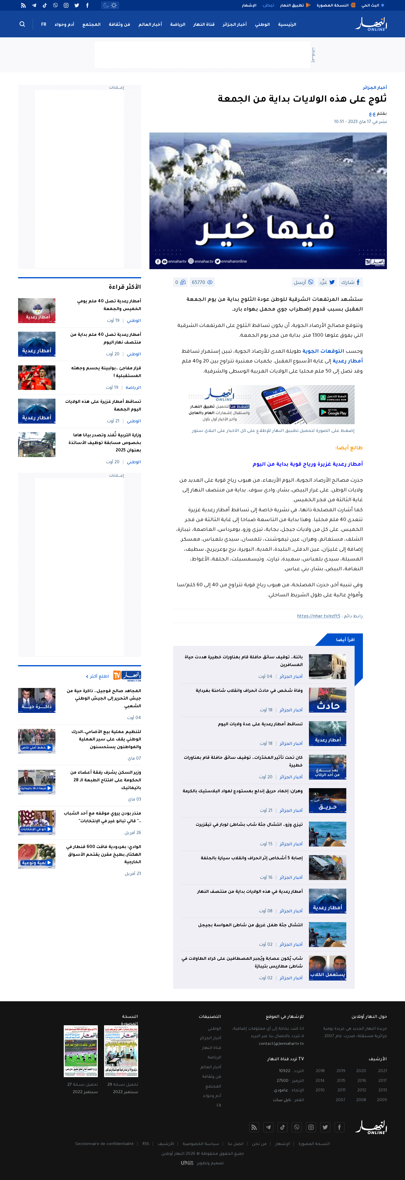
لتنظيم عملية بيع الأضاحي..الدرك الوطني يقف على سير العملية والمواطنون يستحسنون (106, 740)
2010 (320, 1090)
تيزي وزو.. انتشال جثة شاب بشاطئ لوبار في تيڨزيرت (249, 825)
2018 (320, 1071)
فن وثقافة (119, 25)
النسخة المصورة (314, 1144)
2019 (341, 1071)
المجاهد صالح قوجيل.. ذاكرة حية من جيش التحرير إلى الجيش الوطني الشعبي (104, 699)
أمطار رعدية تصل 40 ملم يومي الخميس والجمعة (109, 305)
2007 (340, 1100)
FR (43, 25)
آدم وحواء (64, 25)
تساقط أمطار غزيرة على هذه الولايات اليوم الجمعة (103, 406)
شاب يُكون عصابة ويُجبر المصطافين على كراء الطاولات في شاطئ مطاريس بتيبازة (242, 963)
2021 (382, 1071)
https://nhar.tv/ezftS (318, 616)
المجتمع (91, 25)
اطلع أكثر (99, 677)
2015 (341, 1081)
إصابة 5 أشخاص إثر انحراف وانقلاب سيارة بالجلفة (252, 858)
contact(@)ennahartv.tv (281, 1044)
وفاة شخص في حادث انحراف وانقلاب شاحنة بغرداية (249, 691)
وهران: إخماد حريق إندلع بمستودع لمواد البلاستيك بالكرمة (243, 791)
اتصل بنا (235, 1144)
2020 (361, 1071)
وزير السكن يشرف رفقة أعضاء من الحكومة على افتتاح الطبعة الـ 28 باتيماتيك (105, 781)
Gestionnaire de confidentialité (104, 1144)
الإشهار (282, 1144)
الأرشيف (166, 1144)
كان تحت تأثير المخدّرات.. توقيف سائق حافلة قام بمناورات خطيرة (243, 762)
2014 (320, 1081)
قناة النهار (204, 25)
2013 (382, 1090)
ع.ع (372, 114)
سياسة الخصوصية (201, 1144)
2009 (382, 1100)
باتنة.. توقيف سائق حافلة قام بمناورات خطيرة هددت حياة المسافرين (244, 661)
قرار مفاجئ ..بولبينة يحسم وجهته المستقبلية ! (106, 372)
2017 (382, 1081)
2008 (361, 1100)
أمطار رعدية (348, 362)
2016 (361, 1081)
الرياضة (177, 25)
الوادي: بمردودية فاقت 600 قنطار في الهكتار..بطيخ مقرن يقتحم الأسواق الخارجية (103, 855)
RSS (145, 1144)
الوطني (262, 25)
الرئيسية (287, 25)
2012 (361, 1090)
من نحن (259, 1144)
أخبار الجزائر (235, 25)
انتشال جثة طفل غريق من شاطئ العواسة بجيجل (250, 925)
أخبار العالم (150, 25)
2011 (341, 1090)
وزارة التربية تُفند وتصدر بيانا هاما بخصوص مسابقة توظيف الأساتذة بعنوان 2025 (104, 443)
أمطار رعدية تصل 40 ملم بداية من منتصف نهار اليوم (105, 339)
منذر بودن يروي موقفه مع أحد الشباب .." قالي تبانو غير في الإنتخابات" (102, 818)
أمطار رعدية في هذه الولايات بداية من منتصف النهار (250, 892)
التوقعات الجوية (323, 352)
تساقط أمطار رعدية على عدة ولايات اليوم (260, 724)
